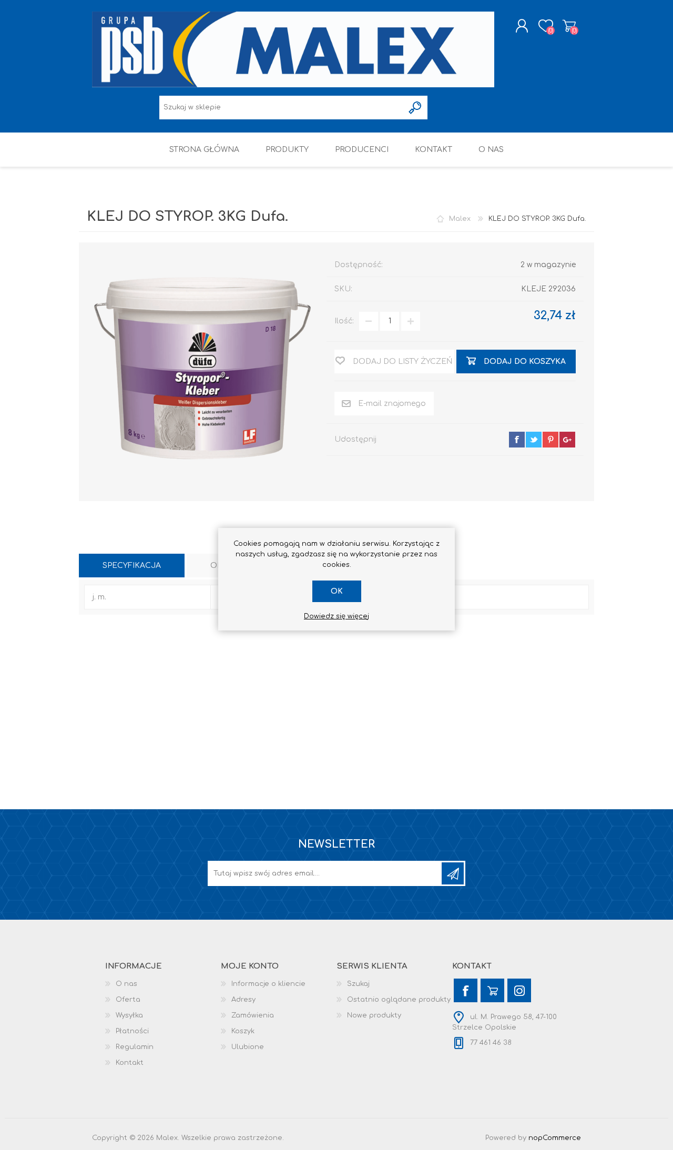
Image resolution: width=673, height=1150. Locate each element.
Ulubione (247, 1047)
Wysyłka (129, 1015)
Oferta (128, 999)
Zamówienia (252, 1015)
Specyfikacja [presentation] (132, 565)
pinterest (550, 439)
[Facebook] (465, 990)
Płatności (132, 1031)
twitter (534, 439)
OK (337, 591)
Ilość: (344, 321)
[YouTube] (492, 990)
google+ (567, 439)
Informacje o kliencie (268, 984)
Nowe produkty (374, 1015)
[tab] (132, 565)
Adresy (243, 999)
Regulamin (135, 1047)
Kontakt (130, 1062)
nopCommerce (554, 1138)
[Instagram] (519, 990)
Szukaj (358, 984)
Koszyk (569, 25)
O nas (126, 984)
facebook (517, 439)
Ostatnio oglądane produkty (399, 999)
